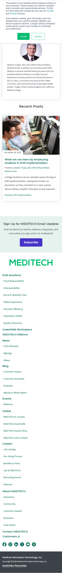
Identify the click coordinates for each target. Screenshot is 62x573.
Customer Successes (13, 378)
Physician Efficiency (13, 309)
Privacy (13, 13)
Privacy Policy (21, 565)
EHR (15, 195)
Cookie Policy (8, 565)
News (6, 340)
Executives (8, 497)
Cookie (50, 10)
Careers (7, 443)
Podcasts (8, 385)
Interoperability (11, 288)
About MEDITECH (13, 491)
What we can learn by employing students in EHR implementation (26, 161)
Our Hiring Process (12, 456)
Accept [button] (23, 36)
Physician (9, 195)
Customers (9, 536)
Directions (8, 518)
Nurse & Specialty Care (15, 294)
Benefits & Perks (11, 463)
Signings (7, 353)
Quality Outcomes (12, 323)
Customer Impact (12, 371)
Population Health (12, 316)
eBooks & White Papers (15, 392)
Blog (5, 366)
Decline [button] (38, 36)
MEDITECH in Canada (14, 416)
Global (6, 411)
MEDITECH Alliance (15, 334)
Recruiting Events (12, 477)
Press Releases (10, 346)
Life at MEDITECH (12, 470)
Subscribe (31, 242)
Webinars (8, 404)
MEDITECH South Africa (15, 430)
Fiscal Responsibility (13, 281)
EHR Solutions (11, 275)
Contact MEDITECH (15, 531)
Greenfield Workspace (17, 329)
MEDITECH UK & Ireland (15, 437)
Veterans (7, 484)
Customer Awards (12, 511)
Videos (6, 360)
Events (6, 398)
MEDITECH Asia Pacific (14, 423)
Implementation (24, 195)
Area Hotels (9, 525)
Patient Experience (12, 302)
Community (9, 503)
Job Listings (9, 449)
